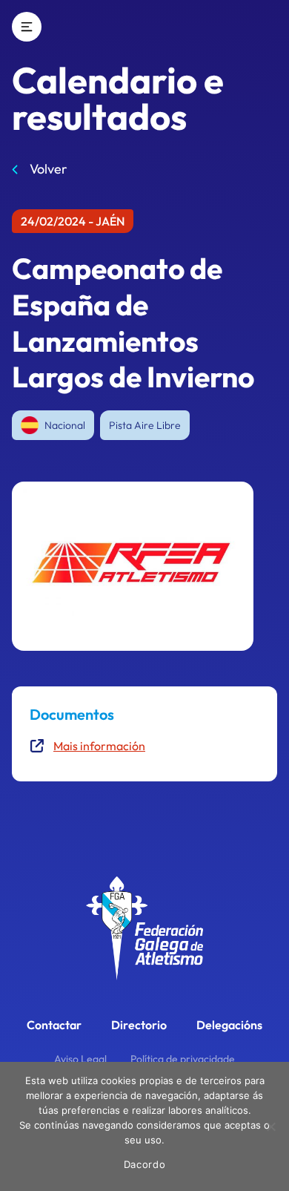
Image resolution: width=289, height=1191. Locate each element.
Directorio (139, 1024)
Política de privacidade (182, 1059)
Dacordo (145, 1164)
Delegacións (229, 1024)
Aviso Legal (80, 1059)
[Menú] (26, 27)
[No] (270, 1126)
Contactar (54, 1024)
